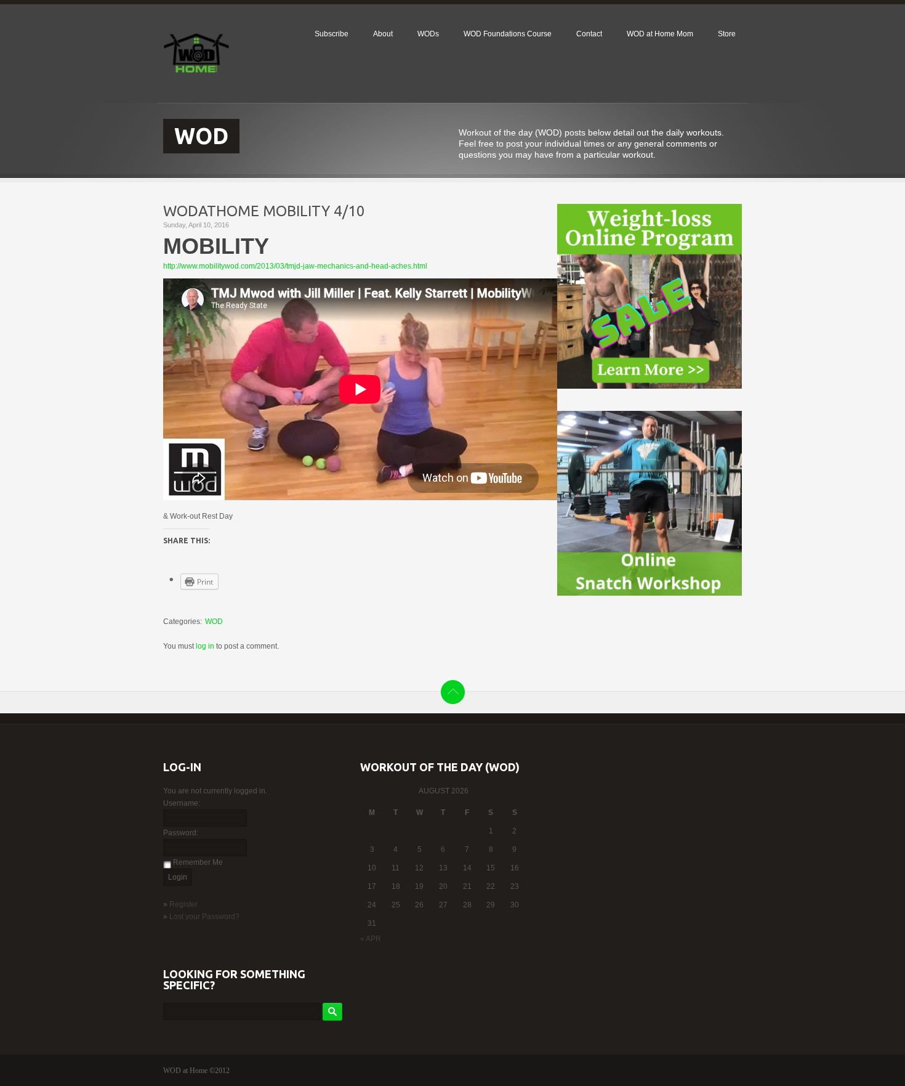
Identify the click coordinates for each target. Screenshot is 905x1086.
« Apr (370, 938)
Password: (180, 833)
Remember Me (198, 862)
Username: (181, 803)
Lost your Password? (204, 916)
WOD (214, 621)
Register (183, 904)
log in (205, 646)
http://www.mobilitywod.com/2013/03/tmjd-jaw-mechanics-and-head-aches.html (295, 266)
